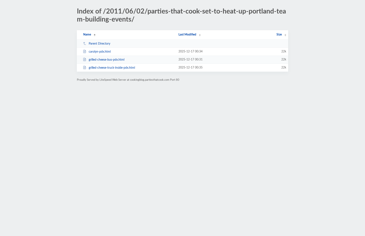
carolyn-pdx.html (100, 51)
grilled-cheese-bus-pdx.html (106, 59)
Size (279, 34)
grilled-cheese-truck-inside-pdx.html (112, 67)
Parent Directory (99, 43)
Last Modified (187, 34)
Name (87, 34)
